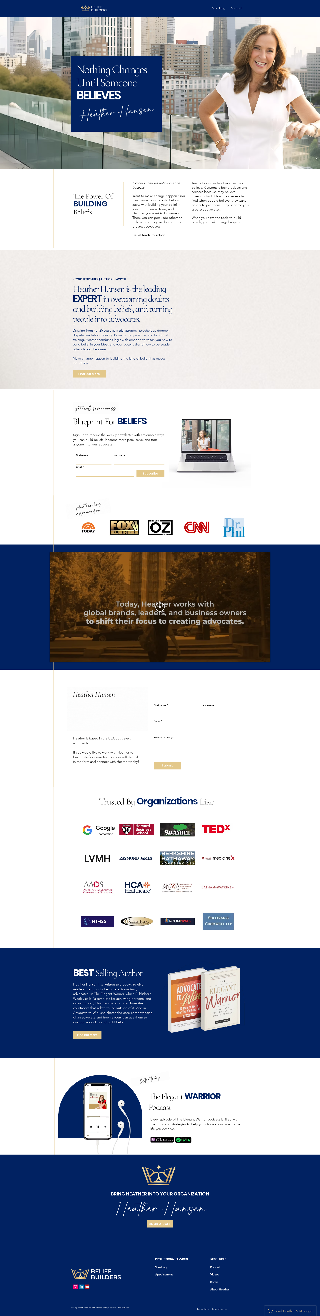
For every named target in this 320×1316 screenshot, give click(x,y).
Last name (120, 455)
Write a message (164, 737)
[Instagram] (75, 1287)
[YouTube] (87, 1287)
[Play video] (160, 607)
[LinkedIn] (81, 1287)
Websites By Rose (120, 1307)
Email (80, 467)
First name (82, 455)
